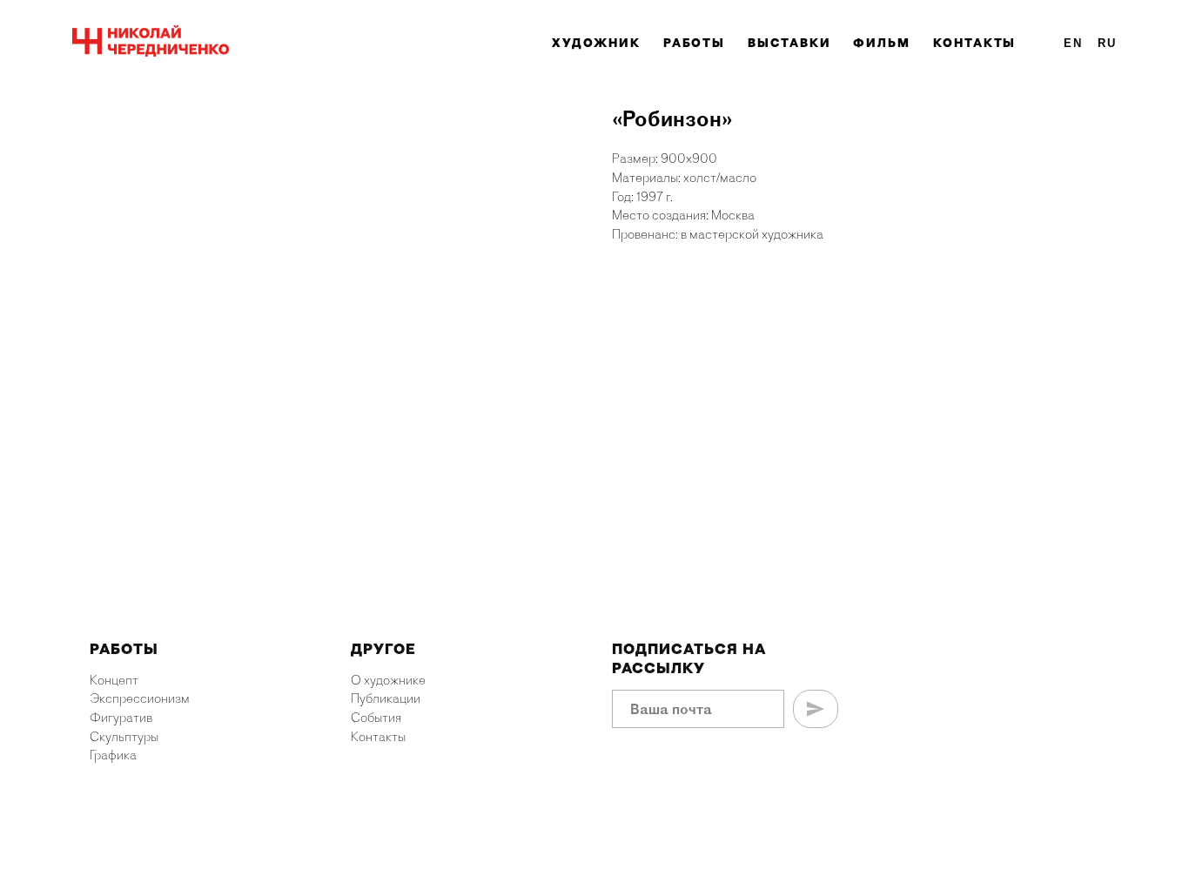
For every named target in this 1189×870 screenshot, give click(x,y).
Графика (113, 755)
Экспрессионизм (140, 698)
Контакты (974, 43)
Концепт (114, 680)
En (1073, 43)
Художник (596, 43)
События (376, 717)
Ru (1107, 43)
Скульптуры (124, 737)
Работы (694, 43)
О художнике (388, 680)
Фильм (881, 43)
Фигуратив (121, 717)
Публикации (385, 698)
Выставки (789, 43)
